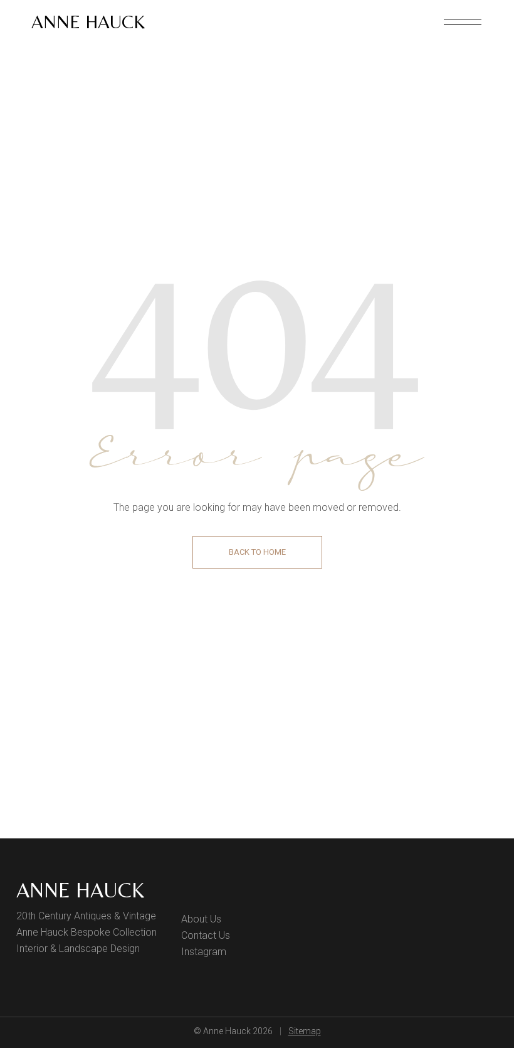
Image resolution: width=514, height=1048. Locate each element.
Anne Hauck (88, 22)
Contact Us (205, 935)
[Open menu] (463, 22)
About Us (201, 919)
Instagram (203, 952)
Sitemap (304, 1031)
